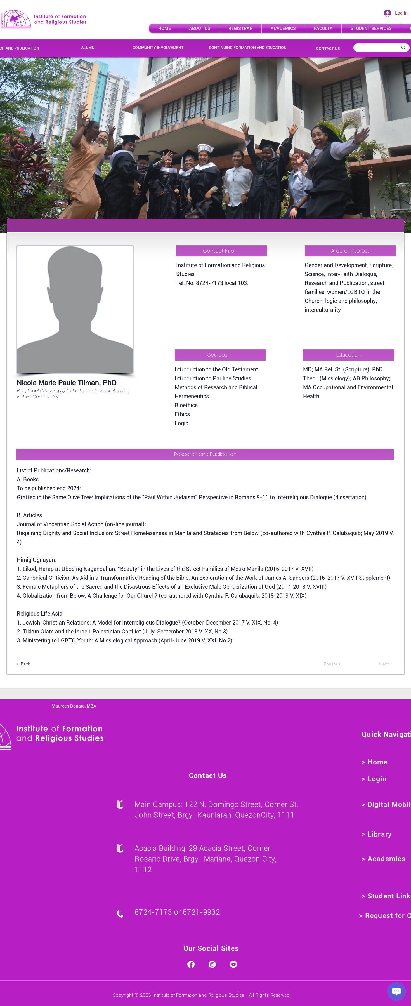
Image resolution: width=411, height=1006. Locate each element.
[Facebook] (191, 964)
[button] (199, 28)
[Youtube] (233, 964)
